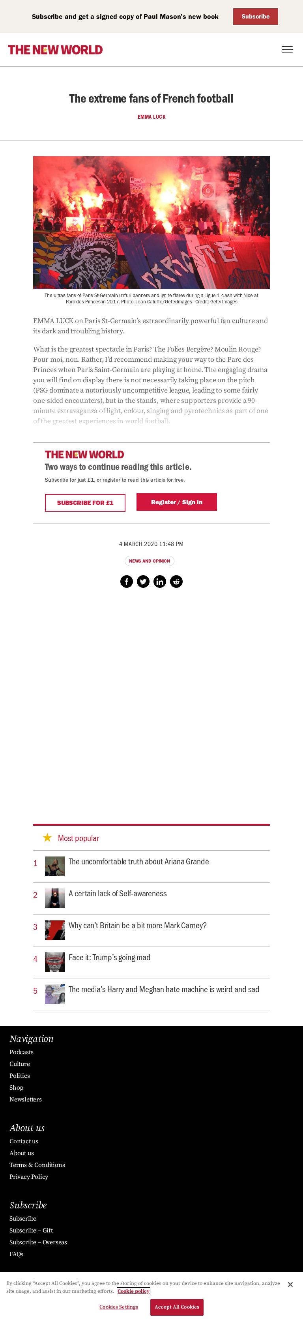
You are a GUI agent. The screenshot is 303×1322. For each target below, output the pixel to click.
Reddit (176, 581)
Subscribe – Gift (31, 1230)
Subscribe (256, 16)
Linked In (159, 581)
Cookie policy (134, 1291)
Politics (19, 1076)
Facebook (126, 581)
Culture (19, 1064)
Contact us (23, 1141)
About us (21, 1153)
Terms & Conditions (37, 1165)
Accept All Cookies (177, 1307)
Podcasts (21, 1052)
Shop (16, 1088)
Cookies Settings (118, 1307)
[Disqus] (151, 698)
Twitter (143, 581)
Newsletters (25, 1099)
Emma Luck (152, 116)
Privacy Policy (28, 1177)
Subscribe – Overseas (38, 1242)
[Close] (290, 1284)
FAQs (16, 1254)
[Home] (55, 49)
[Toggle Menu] (287, 50)
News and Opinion (149, 561)
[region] (151, 1297)
